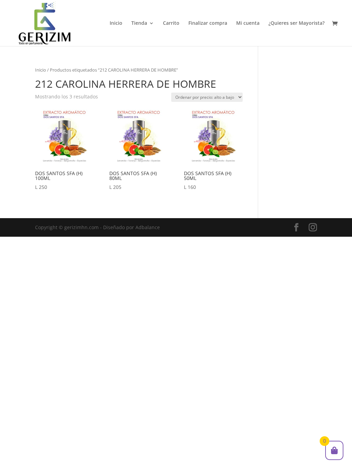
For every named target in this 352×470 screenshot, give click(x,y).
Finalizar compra (207, 23)
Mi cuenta (248, 23)
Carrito (171, 23)
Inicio (116, 23)
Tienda (139, 23)
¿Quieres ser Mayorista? (296, 23)
